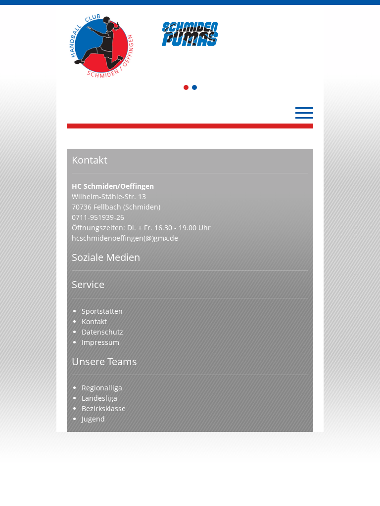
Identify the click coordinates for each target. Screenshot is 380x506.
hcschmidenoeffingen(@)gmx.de (125, 238)
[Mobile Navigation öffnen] (304, 113)
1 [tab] (187, 88)
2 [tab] (195, 88)
